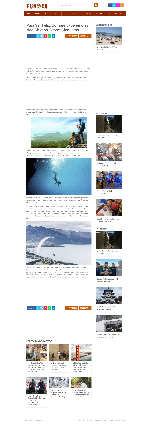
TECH (108, 13)
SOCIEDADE (99, 13)
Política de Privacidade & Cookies (117, 420)
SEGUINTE (84, 36)
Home (28, 13)
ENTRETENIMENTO (86, 13)
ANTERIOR (72, 36)
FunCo (26, 420)
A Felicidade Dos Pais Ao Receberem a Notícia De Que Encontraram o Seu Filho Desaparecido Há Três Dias (36, 367)
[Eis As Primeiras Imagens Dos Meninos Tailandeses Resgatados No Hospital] (59, 382)
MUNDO (74, 13)
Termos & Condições (100, 420)
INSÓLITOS (118, 13)
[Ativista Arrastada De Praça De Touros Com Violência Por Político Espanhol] (59, 352)
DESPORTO (56, 13)
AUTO (46, 13)
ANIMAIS (37, 13)
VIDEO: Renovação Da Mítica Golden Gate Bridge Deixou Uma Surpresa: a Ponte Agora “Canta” (80, 367)
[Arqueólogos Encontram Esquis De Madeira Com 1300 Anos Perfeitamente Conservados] (36, 385)
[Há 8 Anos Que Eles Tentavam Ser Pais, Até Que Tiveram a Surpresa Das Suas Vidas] (81, 382)
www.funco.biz (42, 420)
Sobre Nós (81, 420)
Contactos (89, 420)
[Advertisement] (58, 53)
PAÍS (65, 13)
